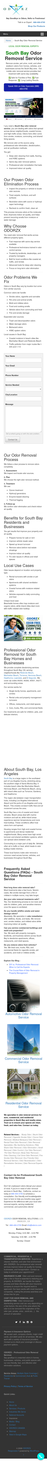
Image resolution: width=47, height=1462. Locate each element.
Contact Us (12, 439)
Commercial (20, 1376)
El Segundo (31, 678)
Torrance (23, 675)
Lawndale (18, 678)
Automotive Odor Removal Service (23, 1015)
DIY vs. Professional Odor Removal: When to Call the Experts (24, 965)
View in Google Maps (18, 1434)
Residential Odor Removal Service (23, 1105)
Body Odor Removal (29, 1152)
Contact (12, 1424)
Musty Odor (27, 1134)
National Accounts (16, 1415)
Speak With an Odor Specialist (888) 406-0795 (23, 87)
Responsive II (13, 1450)
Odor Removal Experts (33, 1163)
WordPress (34, 1450)
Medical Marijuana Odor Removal (26, 1139)
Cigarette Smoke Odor (22, 1137)
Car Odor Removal (33, 1150)
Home (8, 40)
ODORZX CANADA (17, 1428)
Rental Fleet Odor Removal (15, 1142)
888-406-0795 (17, 1193)
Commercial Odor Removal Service (23, 1060)
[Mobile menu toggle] (42, 34)
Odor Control (18, 1150)
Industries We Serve (17, 1411)
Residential (8, 1376)
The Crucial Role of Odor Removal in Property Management (24, 971)
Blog (17, 1421)
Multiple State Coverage (27, 1373)
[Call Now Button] (40, 1456)
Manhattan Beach (11, 675)
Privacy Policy (10, 1386)
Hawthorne (8, 678)
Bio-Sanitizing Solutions (24, 1145)
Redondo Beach (26, 672)
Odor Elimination (30, 1147)
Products (21, 1408)
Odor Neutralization (27, 1160)
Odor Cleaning (10, 1155)
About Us (13, 1405)
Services (12, 1408)
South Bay (8, 778)
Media (11, 1421)
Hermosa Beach (34, 675)
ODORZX (8, 1218)
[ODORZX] (16, 9)
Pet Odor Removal (12, 1152)
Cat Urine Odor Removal (27, 1155)
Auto (29, 1376)
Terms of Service (25, 1386)
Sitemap (12, 1431)
